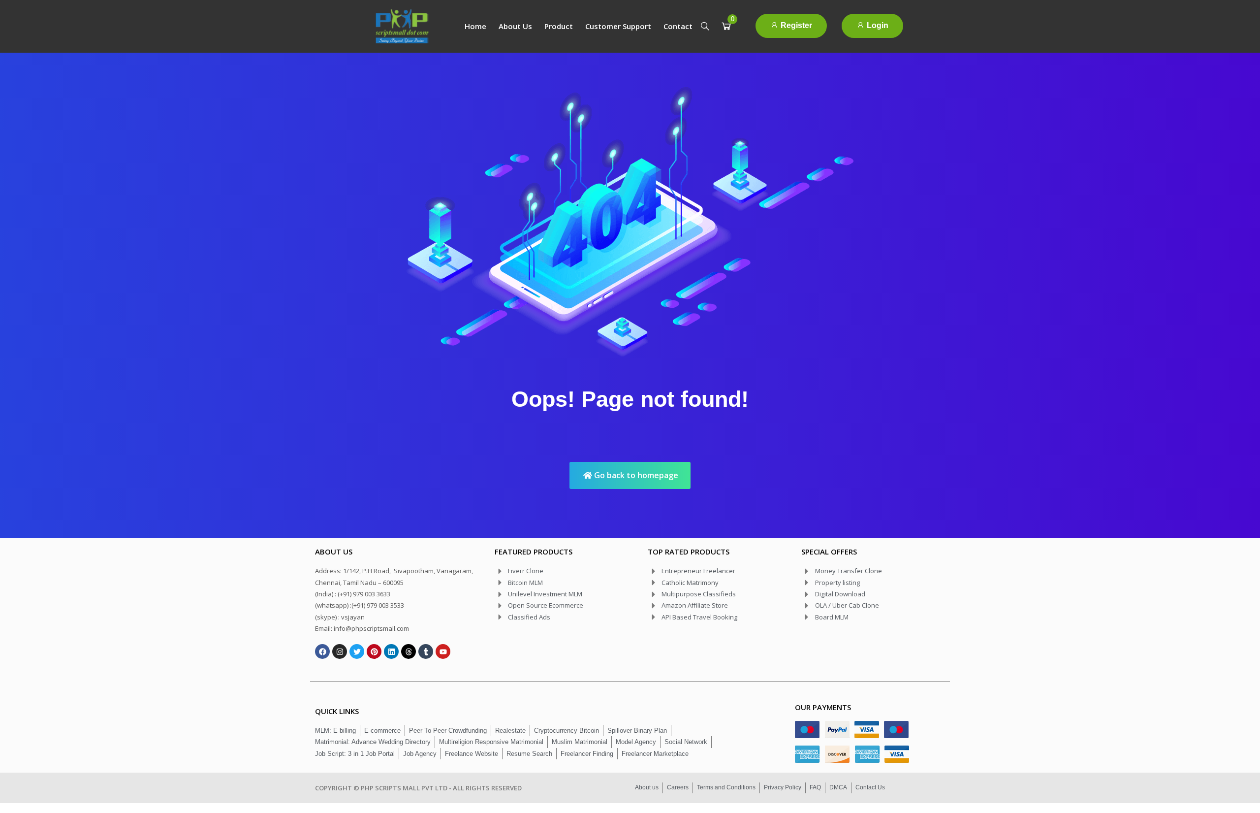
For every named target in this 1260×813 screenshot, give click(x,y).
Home (475, 26)
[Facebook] (322, 651)
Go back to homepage (635, 475)
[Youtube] (443, 651)
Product (558, 26)
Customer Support (618, 26)
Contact (678, 26)
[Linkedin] (391, 651)
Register (795, 25)
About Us (515, 26)
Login (876, 25)
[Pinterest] (374, 651)
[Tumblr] (425, 651)
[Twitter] (356, 651)
